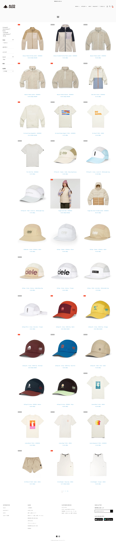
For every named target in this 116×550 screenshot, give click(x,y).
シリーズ (4, 52)
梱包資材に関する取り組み (33, 518)
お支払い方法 (30, 510)
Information (6, 505)
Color (4, 40)
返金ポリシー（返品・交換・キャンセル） (36, 515)
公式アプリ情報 (6, 515)
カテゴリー (5, 47)
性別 (4, 63)
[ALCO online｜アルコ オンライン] (9, 6)
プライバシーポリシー (32, 523)
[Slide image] (32, 39)
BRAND (76, 6)
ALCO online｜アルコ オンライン (59, 540)
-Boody (4, 35)
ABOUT (90, 6)
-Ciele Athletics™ (7, 34)
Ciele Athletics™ (6, 29)
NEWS (4, 512)
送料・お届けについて (32, 512)
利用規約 (29, 528)
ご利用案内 (30, 507)
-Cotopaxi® (5, 32)
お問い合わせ (30, 520)
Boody (4, 30)
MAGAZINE (95, 6)
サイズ (4, 57)
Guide (29, 505)
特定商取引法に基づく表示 (33, 525)
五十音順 (5, 71)
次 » (68, 491)
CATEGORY (83, 6)
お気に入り (103, 6)
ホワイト (6, 42)
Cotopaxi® (5, 27)
